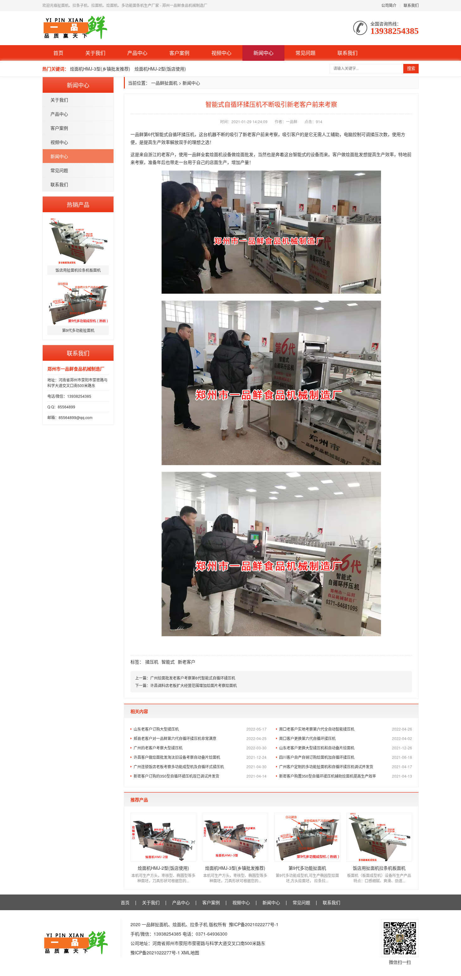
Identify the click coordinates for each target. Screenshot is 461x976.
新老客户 (186, 662)
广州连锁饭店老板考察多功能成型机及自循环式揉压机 (200, 766)
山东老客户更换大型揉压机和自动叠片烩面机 (345, 747)
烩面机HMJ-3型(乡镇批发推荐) (100, 69)
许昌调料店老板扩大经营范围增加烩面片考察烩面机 (193, 685)
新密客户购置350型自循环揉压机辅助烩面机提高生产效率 (345, 776)
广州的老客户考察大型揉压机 (200, 747)
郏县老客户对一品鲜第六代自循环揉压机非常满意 (200, 738)
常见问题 (305, 52)
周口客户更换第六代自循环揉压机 (345, 738)
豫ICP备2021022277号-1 (253, 924)
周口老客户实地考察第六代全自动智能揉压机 (345, 729)
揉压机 (151, 662)
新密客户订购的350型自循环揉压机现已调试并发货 (200, 776)
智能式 (168, 662)
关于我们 (95, 52)
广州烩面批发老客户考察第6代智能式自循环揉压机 (192, 677)
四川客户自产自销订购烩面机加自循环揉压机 (345, 757)
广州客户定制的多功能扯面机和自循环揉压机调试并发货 (345, 766)
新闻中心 (263, 52)
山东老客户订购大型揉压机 (200, 729)
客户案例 (179, 52)
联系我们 (411, 5)
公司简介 (388, 5)
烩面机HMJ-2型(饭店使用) (160, 69)
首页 (58, 52)
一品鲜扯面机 (164, 83)
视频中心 (221, 52)
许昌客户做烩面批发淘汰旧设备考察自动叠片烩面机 (200, 757)
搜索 (411, 68)
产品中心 (137, 52)
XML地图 (190, 952)
